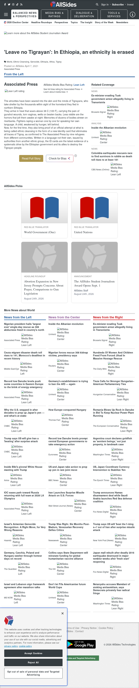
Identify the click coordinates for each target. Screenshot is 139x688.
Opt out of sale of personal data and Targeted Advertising (69, 658)
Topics (74, 22)
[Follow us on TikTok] (17, 4)
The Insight (86, 22)
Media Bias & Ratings (54, 14)
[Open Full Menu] (5, 14)
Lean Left (79, 84)
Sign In (105, 4)
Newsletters (122, 22)
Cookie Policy (106, 628)
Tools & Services (114, 14)
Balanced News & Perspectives (25, 14)
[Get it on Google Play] (80, 644)
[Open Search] (97, 4)
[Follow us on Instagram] (13, 4)
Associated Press (12, 68)
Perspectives (61, 22)
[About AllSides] (132, 14)
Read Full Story (31, 158)
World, (10, 61)
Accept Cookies (33, 653)
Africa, (52, 61)
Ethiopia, (45, 61)
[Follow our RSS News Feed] (21, 4)
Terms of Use (72, 628)
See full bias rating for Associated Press (62, 89)
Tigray (59, 61)
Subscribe (118, 4)
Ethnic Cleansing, (21, 61)
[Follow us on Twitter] (9, 4)
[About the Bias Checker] (75, 155)
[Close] (62, 613)
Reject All (33, 662)
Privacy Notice (89, 628)
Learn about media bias (54, 91)
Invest (130, 4)
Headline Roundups (41, 22)
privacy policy (11, 646)
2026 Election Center (17, 22)
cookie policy (25, 646)
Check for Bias (57, 158)
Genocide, (35, 61)
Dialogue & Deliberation (84, 14)
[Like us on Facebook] (5, 4)
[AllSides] (63, 4)
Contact (79, 631)
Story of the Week (104, 22)
